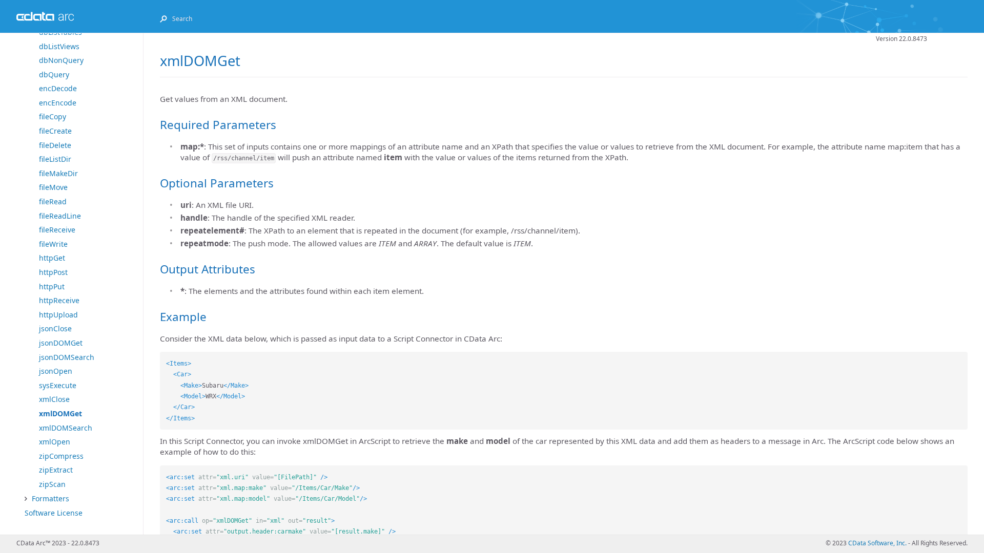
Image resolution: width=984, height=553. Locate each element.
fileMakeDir (58, 173)
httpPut (52, 286)
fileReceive (57, 230)
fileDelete (55, 145)
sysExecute (57, 385)
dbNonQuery (61, 60)
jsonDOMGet (61, 343)
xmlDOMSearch (65, 428)
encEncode (57, 103)
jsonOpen (55, 371)
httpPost (53, 272)
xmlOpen (54, 441)
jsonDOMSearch (66, 357)
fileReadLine (60, 216)
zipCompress (61, 456)
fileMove (53, 187)
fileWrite (53, 244)
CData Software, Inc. (877, 543)
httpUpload (58, 315)
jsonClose (55, 328)
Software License (54, 513)
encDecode (58, 88)
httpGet (52, 258)
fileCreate (55, 131)
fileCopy (52, 116)
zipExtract (56, 470)
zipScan (52, 484)
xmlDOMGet (60, 413)
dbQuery (54, 74)
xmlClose (54, 399)
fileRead (53, 201)
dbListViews (59, 46)
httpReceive (59, 300)
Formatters (50, 498)
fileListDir (55, 159)
